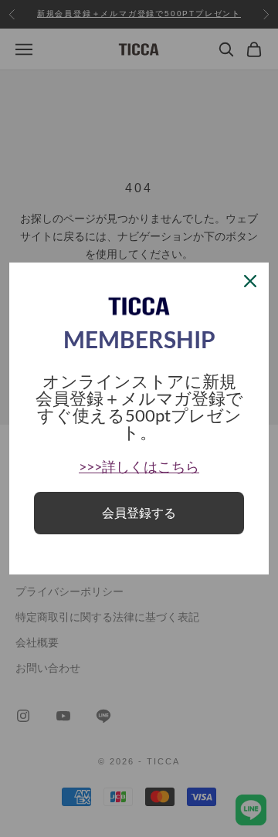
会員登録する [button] (139, 513)
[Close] (250, 281)
